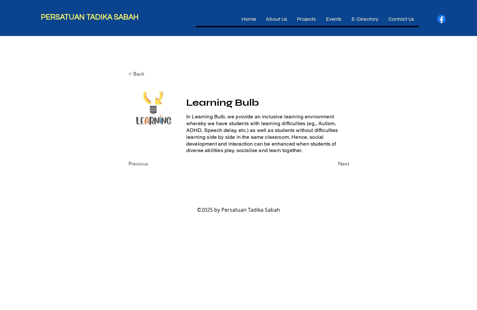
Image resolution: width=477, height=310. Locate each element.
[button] (306, 19)
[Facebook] (441, 19)
